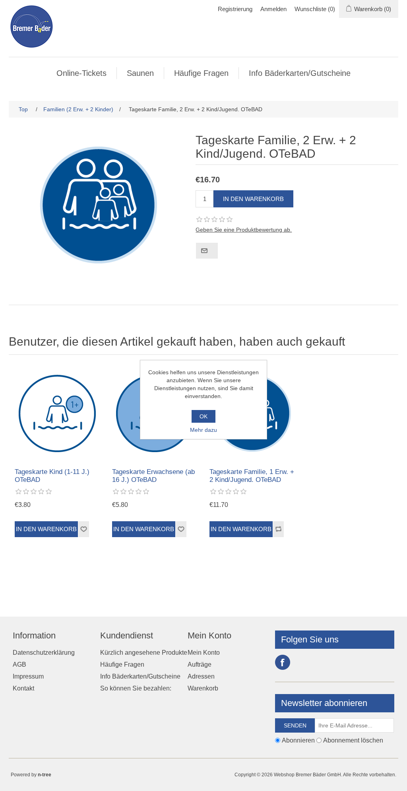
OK (203, 416)
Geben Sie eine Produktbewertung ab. (244, 229)
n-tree (44, 774)
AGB (19, 664)
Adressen (201, 676)
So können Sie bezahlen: (135, 688)
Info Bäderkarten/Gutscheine (300, 73)
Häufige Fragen (201, 73)
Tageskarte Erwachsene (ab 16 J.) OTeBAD (153, 475)
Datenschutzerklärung (44, 652)
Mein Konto (204, 652)
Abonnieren (298, 740)
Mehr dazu (203, 430)
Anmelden (273, 9)
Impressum (28, 676)
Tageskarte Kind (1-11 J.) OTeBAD (52, 475)
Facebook (282, 662)
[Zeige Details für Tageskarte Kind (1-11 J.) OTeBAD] (57, 413)
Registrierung (235, 9)
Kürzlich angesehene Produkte (143, 652)
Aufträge (199, 664)
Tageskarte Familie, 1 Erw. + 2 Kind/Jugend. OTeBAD (251, 475)
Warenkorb (203, 688)
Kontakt (23, 688)
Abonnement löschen (353, 740)
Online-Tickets (81, 73)
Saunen (140, 73)
